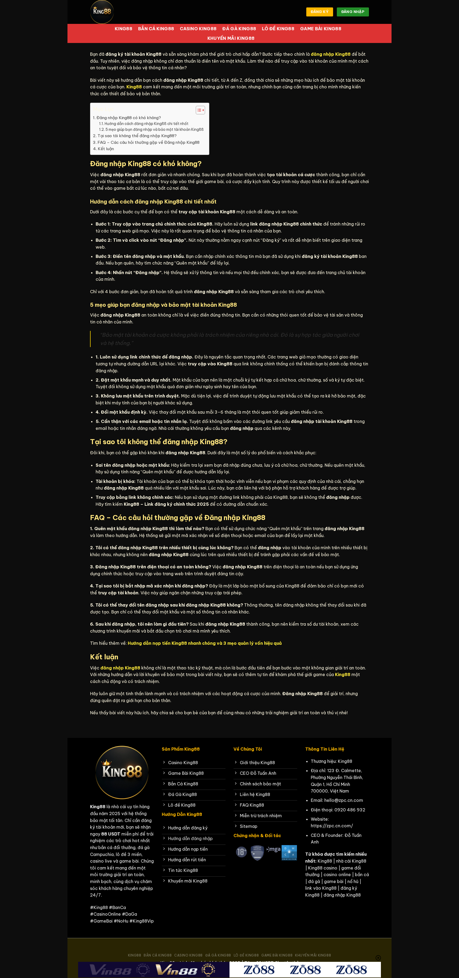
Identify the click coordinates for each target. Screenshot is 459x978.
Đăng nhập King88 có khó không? (128, 117)
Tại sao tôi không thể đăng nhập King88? (137, 135)
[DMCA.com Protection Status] (289, 852)
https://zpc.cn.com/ (332, 825)
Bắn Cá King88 (156, 28)
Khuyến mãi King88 (230, 38)
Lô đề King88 (278, 28)
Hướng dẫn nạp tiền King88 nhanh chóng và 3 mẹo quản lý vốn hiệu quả (205, 643)
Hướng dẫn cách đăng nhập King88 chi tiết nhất (146, 123)
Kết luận (106, 148)
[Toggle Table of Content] (198, 110)
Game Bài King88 (320, 28)
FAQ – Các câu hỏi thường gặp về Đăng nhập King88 (148, 142)
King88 (123, 28)
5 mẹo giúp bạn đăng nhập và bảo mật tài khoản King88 (154, 129)
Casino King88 (198, 28)
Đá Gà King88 (239, 28)
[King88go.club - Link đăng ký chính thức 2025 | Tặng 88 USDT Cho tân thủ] (116, 12)
